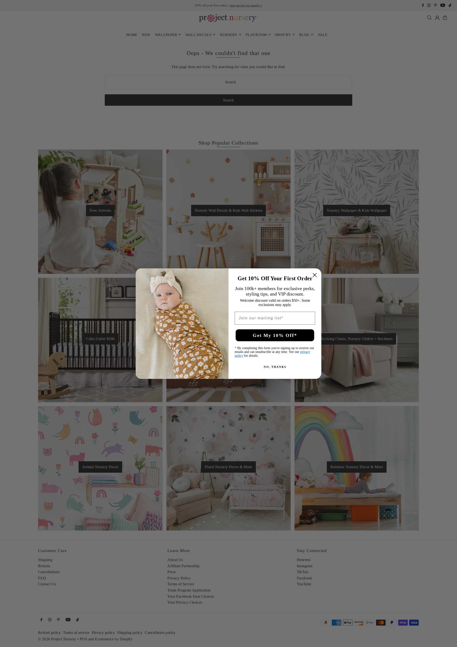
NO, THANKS (275, 367)
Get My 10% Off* (275, 335)
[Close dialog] (314, 275)
